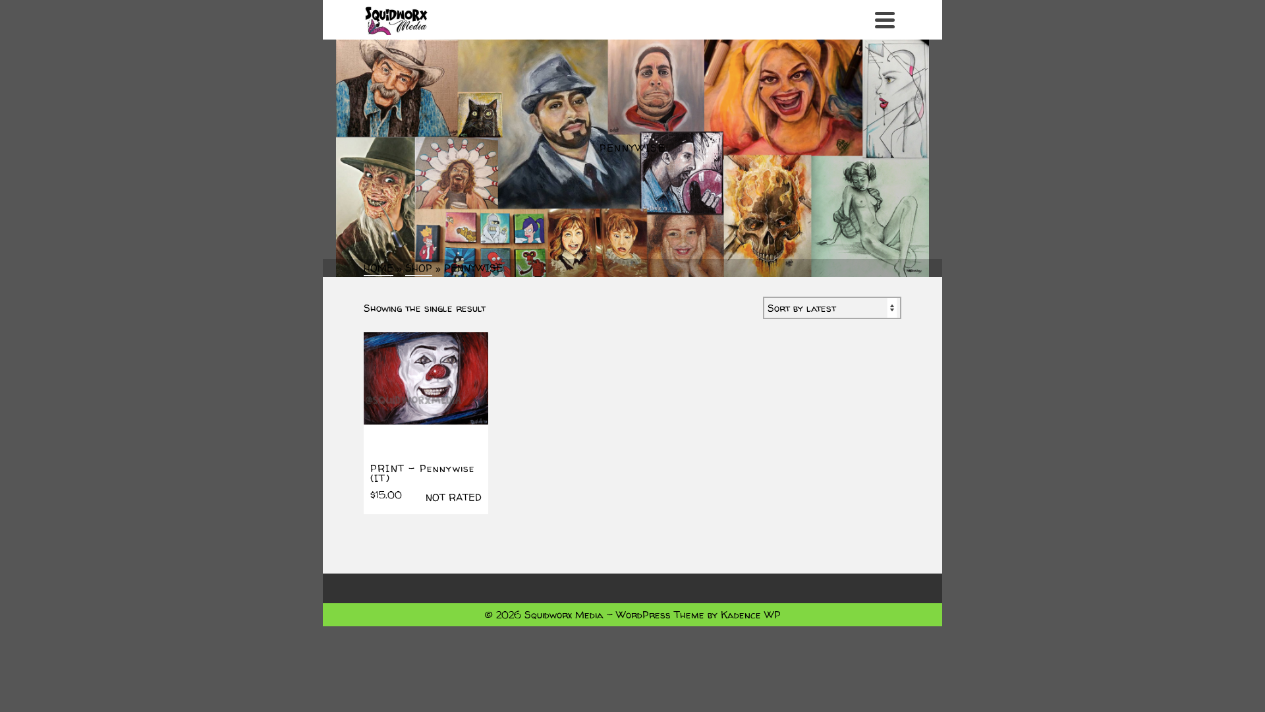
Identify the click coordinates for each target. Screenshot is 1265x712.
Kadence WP (751, 615)
